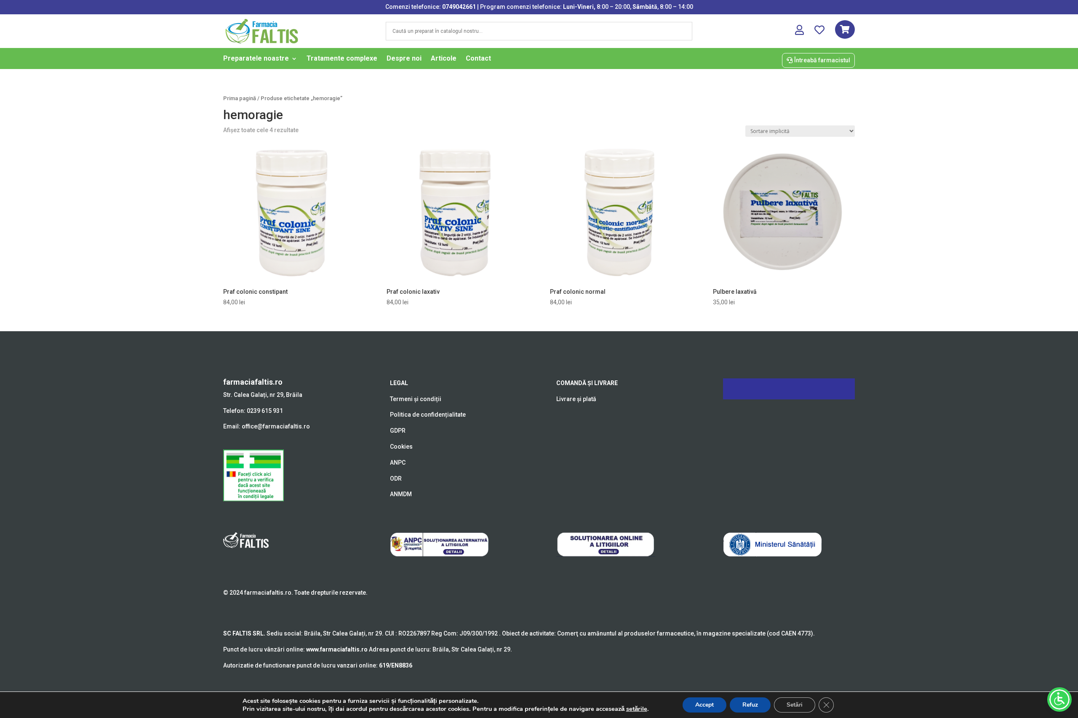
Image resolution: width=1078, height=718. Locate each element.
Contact (478, 59)
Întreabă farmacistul (822, 60)
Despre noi (404, 59)
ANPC (398, 462)
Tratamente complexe (342, 59)
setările (636, 709)
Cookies (401, 446)
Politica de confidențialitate (428, 414)
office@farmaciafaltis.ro (276, 426)
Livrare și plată (576, 399)
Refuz (750, 705)
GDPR (398, 430)
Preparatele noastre (256, 59)
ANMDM (401, 494)
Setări (795, 705)
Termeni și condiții (415, 399)
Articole (443, 59)
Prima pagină (239, 98)
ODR (396, 478)
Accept (704, 705)
